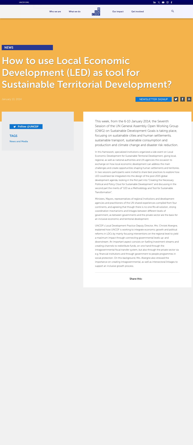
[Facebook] (171, 2)
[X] (158, 2)
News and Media (19, 141)
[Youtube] (163, 2)
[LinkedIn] (154, 2)
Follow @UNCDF (28, 126)
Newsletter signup (153, 99)
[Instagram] (167, 2)
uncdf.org (24, 2)
